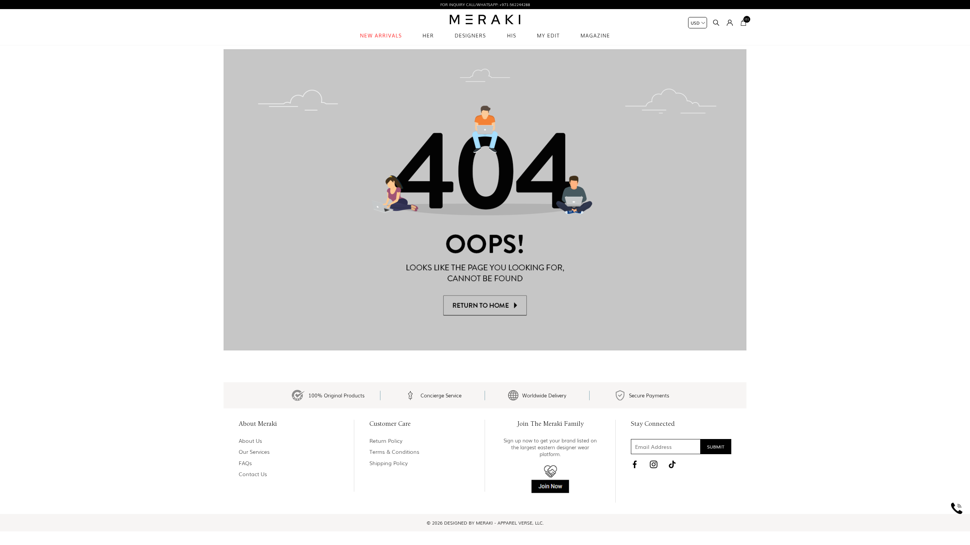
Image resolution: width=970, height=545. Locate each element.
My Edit (548, 35)
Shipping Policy (388, 463)
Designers (470, 35)
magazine (595, 35)
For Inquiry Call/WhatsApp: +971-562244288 (485, 4)
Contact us (253, 474)
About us (250, 440)
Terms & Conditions (394, 451)
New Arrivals (381, 35)
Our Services (254, 451)
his (511, 35)
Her (428, 35)
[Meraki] (485, 19)
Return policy (385, 440)
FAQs (245, 463)
